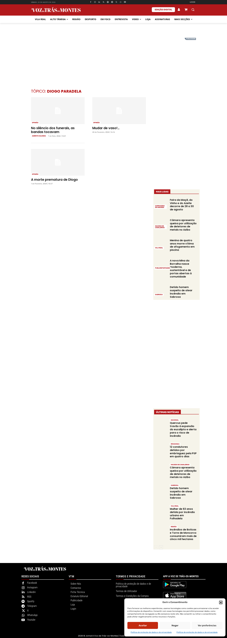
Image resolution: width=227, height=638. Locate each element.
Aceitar (143, 625)
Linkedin (31, 592)
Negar (175, 625)
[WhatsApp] (120, 2)
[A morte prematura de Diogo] (58, 162)
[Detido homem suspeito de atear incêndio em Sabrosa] (161, 290)
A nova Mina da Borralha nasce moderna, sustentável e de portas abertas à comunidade (181, 268)
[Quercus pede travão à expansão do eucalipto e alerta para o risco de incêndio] (161, 425)
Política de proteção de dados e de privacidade (151, 632)
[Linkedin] (99, 2)
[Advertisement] (113, 59)
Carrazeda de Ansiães (160, 206)
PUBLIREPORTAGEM (162, 268)
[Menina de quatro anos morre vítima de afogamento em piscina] (161, 243)
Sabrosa (159, 295)
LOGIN (192, 2)
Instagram (32, 587)
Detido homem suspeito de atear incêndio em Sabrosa (181, 291)
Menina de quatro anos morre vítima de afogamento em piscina (182, 245)
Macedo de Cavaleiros (160, 227)
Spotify (30, 601)
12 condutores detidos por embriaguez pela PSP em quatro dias (183, 451)
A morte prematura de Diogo (54, 179)
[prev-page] (156, 547)
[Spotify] (108, 2)
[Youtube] (125, 2)
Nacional (175, 420)
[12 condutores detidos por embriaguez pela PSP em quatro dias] (161, 449)
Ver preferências (207, 625)
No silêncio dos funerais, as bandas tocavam (53, 130)
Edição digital (163, 9)
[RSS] (103, 2)
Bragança (175, 444)
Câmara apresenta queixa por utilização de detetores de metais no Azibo (183, 224)
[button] (220, 602)
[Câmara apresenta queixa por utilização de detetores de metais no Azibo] (161, 223)
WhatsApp (32, 615)
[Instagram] (95, 2)
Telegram (32, 605)
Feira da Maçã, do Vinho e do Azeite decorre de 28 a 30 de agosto (182, 204)
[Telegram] (112, 2)
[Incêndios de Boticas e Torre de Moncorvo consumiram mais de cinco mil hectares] (161, 531)
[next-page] (161, 547)
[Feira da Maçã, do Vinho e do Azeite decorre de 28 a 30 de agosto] (161, 203)
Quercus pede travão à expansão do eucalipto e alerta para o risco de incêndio (183, 429)
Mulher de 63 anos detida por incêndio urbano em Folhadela (182, 513)
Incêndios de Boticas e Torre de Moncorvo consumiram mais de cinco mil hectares (183, 534)
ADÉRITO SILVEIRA (39, 136)
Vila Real (159, 248)
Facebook (32, 582)
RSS (29, 596)
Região (174, 527)
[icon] (186, 10)
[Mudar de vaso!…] (119, 110)
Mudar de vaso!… (106, 128)
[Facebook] (90, 2)
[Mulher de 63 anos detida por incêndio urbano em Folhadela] (161, 511)
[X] (116, 2)
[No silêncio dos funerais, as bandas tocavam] (58, 110)
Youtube (31, 619)
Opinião (35, 123)
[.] (179, 9)
